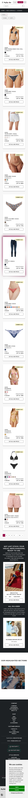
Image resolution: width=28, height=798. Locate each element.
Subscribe (20, 2)
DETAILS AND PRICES (14, 59)
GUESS (11, 18)
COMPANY (14, 706)
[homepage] (7, 2)
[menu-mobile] (2, 2)
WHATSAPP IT (15, 746)
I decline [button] (17, 790)
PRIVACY (14, 733)
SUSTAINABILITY (14, 709)
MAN (14, 716)
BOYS (14, 719)
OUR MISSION (14, 707)
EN (25, 2)
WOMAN (19, 10)
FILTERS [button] (4, 14)
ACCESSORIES (14, 722)
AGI (14, 721)
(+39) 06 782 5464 (17, 738)
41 (19, 535)
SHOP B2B (14, 757)
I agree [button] (16, 787)
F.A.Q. (14, 730)
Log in (15, 2)
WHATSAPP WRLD (15, 750)
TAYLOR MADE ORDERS (14, 759)
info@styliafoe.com (16, 740)
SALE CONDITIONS (14, 732)
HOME (3, 10)
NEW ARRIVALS (10, 10)
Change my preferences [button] (17, 793)
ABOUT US (14, 710)
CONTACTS (14, 729)
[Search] (23, 5)
